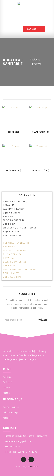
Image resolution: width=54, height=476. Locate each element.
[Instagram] (31, 459)
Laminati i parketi (14, 209)
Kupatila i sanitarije (16, 201)
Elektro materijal (14, 220)
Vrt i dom (9, 224)
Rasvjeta (8, 216)
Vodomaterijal (12, 235)
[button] (27, 239)
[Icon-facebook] (23, 459)
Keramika (8, 205)
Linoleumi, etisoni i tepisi (19, 228)
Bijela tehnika (12, 213)
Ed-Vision (34, 467)
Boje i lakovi (11, 231)
